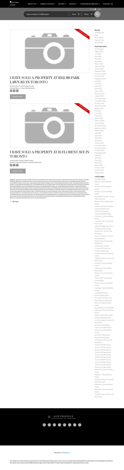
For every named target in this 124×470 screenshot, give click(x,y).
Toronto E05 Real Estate (27, 194)
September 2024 (100, 106)
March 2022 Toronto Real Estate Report (19, 188)
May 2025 (98, 86)
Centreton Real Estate (52, 181)
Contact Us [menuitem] (108, 4)
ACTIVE (92, 9)
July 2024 (98, 111)
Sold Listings (99, 42)
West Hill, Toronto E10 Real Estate (22, 196)
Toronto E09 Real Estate (63, 194)
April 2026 (98, 61)
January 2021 (99, 173)
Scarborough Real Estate (20, 191)
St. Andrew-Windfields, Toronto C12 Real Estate (57, 191)
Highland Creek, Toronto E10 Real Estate (26, 186)
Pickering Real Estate (78, 188)
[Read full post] (49, 52)
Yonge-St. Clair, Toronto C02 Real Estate (37, 197)
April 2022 (98, 163)
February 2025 (100, 93)
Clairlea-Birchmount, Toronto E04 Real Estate (28, 162)
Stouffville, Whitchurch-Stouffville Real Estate (21, 192)
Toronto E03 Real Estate (81, 192)
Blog (96, 35)
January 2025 (99, 96)
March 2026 (99, 64)
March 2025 (99, 91)
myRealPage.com (65, 452)
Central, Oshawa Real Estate (40, 181)
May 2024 (98, 116)
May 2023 (98, 138)
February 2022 (100, 168)
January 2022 (99, 170)
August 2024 (99, 108)
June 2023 (98, 135)
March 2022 (99, 165)
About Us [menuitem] (32, 4)
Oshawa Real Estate (67, 188)
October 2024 (99, 103)
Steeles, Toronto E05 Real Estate (77, 191)
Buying (61, 4)
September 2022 (100, 153)
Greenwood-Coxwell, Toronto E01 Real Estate (56, 184)
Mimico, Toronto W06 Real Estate (25, 88)
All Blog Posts (99, 32)
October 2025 (99, 76)
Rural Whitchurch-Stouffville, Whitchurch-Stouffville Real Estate (62, 189)
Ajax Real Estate (20, 179)
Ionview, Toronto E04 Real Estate (44, 186)
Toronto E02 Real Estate (69, 192)
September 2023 (100, 128)
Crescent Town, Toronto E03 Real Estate (31, 183)
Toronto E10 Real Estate (75, 194)
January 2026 (99, 69)
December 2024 (100, 98)
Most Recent (99, 49)
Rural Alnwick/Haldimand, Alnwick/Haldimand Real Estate (32, 189)
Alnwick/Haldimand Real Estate (32, 179)
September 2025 (100, 79)
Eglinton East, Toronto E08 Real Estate (36, 184)
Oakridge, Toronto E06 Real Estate (53, 188)
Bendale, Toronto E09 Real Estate (65, 179)
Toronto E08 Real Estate (51, 194)
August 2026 (99, 51)
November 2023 (100, 125)
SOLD (99, 9)
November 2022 (100, 148)
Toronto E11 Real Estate (103, 367)
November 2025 (100, 74)
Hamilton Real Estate (72, 184)
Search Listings (47, 4)
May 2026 (98, 59)
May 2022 (98, 160)
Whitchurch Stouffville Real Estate (76, 196)
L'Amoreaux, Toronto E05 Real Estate (60, 186)
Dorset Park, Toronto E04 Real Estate (75, 183)
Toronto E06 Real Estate (39, 194)
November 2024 (100, 101)
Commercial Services (89, 4)
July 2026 (98, 54)
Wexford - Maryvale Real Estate (38, 196)
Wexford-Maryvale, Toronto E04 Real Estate (56, 196)
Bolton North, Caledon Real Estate (24, 181)
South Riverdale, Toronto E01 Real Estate (36, 191)
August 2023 (99, 130)
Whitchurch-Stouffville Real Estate (18, 197)
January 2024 (99, 123)
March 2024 (99, 118)
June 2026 (98, 56)
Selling (72, 4)
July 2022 (98, 155)
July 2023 (98, 133)
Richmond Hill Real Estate (103, 298)
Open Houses (99, 40)
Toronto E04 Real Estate (15, 194)
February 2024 (100, 121)
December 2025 (100, 71)
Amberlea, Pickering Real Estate (48, 179)
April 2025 (98, 88)
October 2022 (99, 150)
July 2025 (98, 81)
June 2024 (98, 113)
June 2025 (98, 83)
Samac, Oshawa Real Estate (104, 315)
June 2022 (98, 158)
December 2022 (100, 145)
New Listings (99, 37)
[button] (44, 425)
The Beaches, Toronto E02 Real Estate (42, 192)
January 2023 (99, 143)
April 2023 (98, 140)
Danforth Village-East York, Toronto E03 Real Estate (53, 183)
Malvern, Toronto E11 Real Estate (78, 186)
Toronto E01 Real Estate (57, 192)
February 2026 (100, 66)
